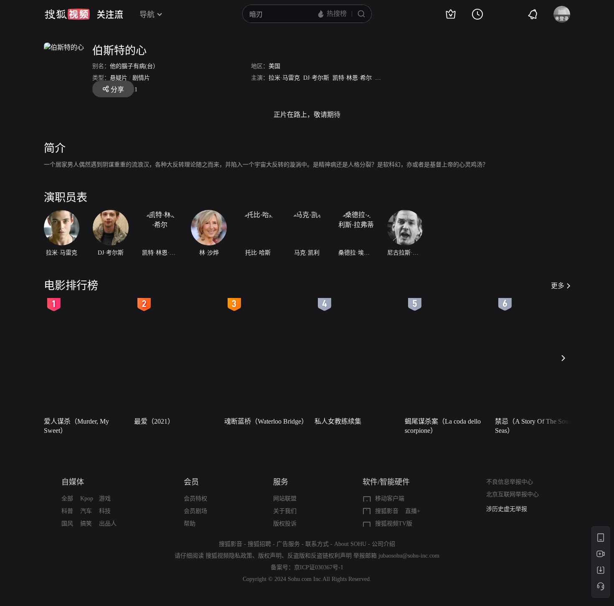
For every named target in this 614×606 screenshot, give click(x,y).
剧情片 (141, 78)
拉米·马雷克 (284, 78)
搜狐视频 (67, 14)
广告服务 (288, 544)
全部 (67, 498)
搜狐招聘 (259, 544)
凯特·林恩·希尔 (352, 78)
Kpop (86, 498)
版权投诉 (285, 523)
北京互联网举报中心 (512, 494)
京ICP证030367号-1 (318, 567)
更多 (557, 285)
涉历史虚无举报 (506, 509)
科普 (67, 511)
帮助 (189, 523)
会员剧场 (195, 511)
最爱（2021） (154, 421)
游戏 (105, 498)
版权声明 (270, 556)
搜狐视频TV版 (393, 523)
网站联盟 (285, 498)
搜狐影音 (386, 511)
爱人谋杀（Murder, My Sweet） (76, 426)
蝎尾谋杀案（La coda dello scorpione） (443, 426)
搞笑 (86, 523)
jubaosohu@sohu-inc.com (408, 556)
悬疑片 (118, 78)
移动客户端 (389, 498)
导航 (147, 14)
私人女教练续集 (338, 421)
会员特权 (195, 498)
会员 (191, 482)
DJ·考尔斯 (316, 78)
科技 (105, 511)
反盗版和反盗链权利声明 (319, 556)
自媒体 (72, 482)
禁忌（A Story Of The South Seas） (534, 426)
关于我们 (285, 511)
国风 (67, 523)
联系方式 (317, 544)
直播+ (412, 511)
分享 (117, 89)
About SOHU (350, 544)
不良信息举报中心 (509, 482)
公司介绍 (383, 544)
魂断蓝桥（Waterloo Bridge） (266, 421)
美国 (274, 66)
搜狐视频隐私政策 (229, 556)
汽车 (86, 511)
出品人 (108, 523)
